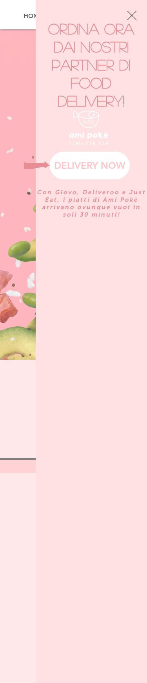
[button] (131, 15)
